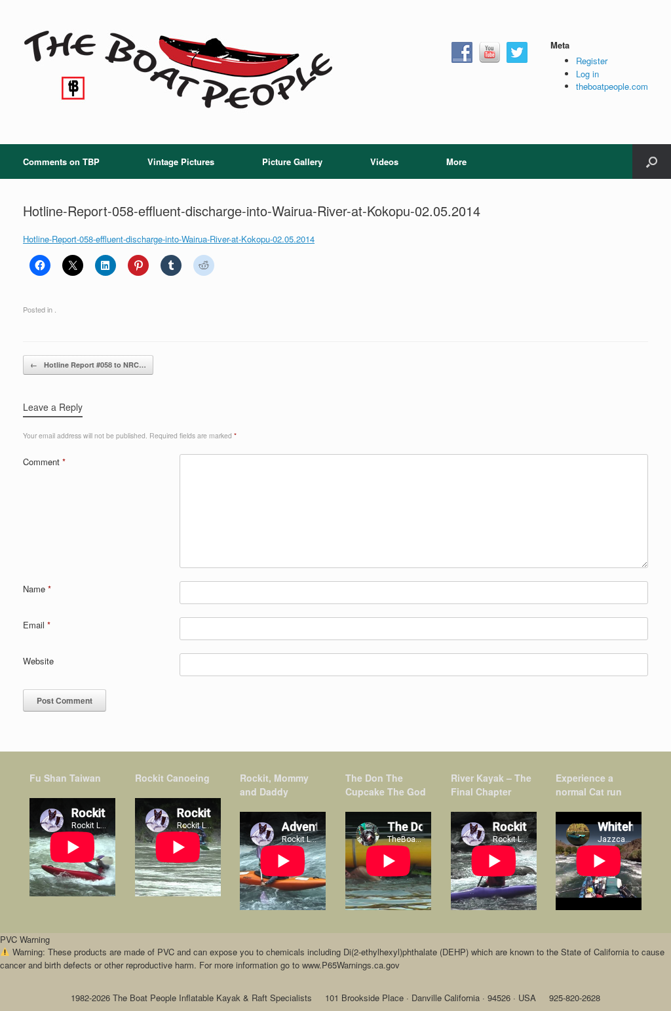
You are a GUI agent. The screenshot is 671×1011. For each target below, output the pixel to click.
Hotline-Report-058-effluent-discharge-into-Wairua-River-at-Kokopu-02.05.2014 (169, 239)
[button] (651, 161)
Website (38, 661)
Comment (44, 461)
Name (37, 588)
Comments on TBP (61, 161)
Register (591, 60)
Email (36, 625)
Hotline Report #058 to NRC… (88, 365)
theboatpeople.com (612, 86)
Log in (587, 73)
